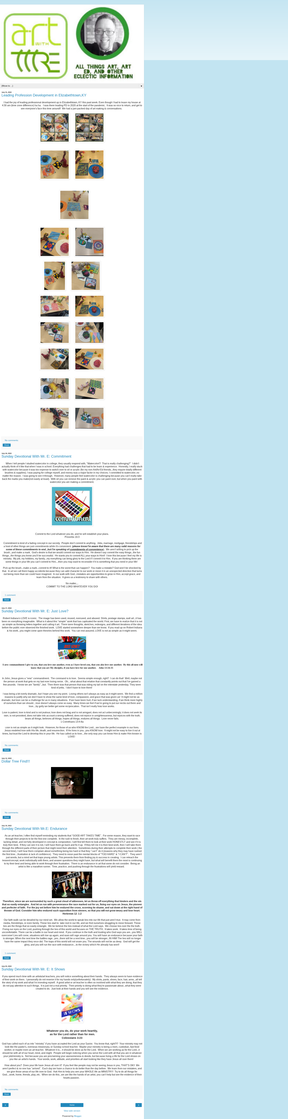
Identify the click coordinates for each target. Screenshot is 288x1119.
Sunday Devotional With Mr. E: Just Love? (35, 611)
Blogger (77, 1116)
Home (72, 1105)
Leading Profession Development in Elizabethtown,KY (44, 95)
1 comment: (10, 595)
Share (6, 445)
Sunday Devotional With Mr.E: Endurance (34, 829)
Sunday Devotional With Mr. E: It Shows (33, 969)
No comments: (12, 440)
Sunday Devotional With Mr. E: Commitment (36, 456)
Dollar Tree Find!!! (16, 761)
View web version (72, 1111)
